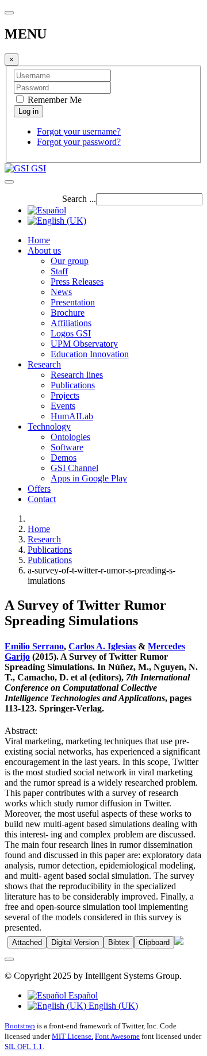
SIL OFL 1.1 (24, 1046)
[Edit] (178, 942)
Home (39, 240)
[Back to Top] (9, 959)
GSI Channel (74, 468)
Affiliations (71, 323)
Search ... (79, 199)
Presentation (73, 302)
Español (82, 995)
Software (67, 447)
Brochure (68, 312)
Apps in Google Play (89, 478)
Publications (73, 385)
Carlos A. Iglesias (102, 646)
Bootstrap (20, 1025)
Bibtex (118, 942)
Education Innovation (90, 354)
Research (44, 364)
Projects (65, 395)
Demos (63, 457)
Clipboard (154, 942)
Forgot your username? (79, 131)
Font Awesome (117, 1036)
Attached (27, 942)
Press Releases (77, 281)
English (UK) (112, 1006)
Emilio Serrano (34, 646)
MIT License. (72, 1036)
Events (63, 406)
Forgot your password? (79, 142)
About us (44, 250)
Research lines (77, 375)
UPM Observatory (84, 344)
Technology (49, 426)
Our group (70, 261)
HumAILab (72, 416)
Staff (59, 271)
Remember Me (53, 100)
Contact (42, 499)
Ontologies (70, 437)
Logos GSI (71, 333)
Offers (39, 488)
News (61, 292)
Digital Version (75, 942)
